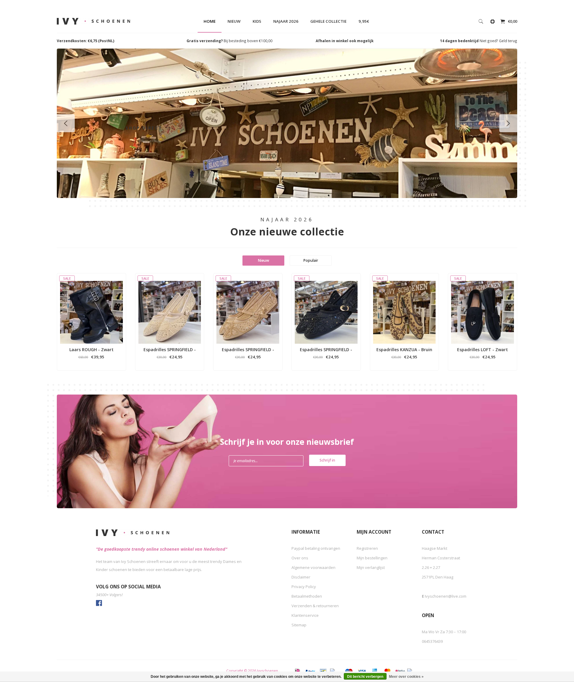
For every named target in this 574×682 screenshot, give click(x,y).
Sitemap (298, 625)
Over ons (299, 558)
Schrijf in (327, 460)
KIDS (257, 21)
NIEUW (234, 21)
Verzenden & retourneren (315, 605)
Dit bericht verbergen (365, 677)
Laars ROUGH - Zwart (91, 349)
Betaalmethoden (306, 596)
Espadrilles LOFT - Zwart (482, 349)
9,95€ (363, 21)
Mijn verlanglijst (371, 567)
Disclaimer (300, 577)
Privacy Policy (303, 586)
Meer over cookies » (406, 677)
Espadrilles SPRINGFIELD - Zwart (326, 350)
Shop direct (145, 128)
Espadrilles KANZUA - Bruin (404, 349)
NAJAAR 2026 (285, 21)
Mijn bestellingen (372, 558)
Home (210, 21)
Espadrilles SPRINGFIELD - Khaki (248, 350)
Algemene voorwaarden (313, 567)
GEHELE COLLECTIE (328, 21)
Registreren (367, 548)
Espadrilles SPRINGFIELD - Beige (170, 350)
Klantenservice (305, 615)
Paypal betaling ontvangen (315, 548)
